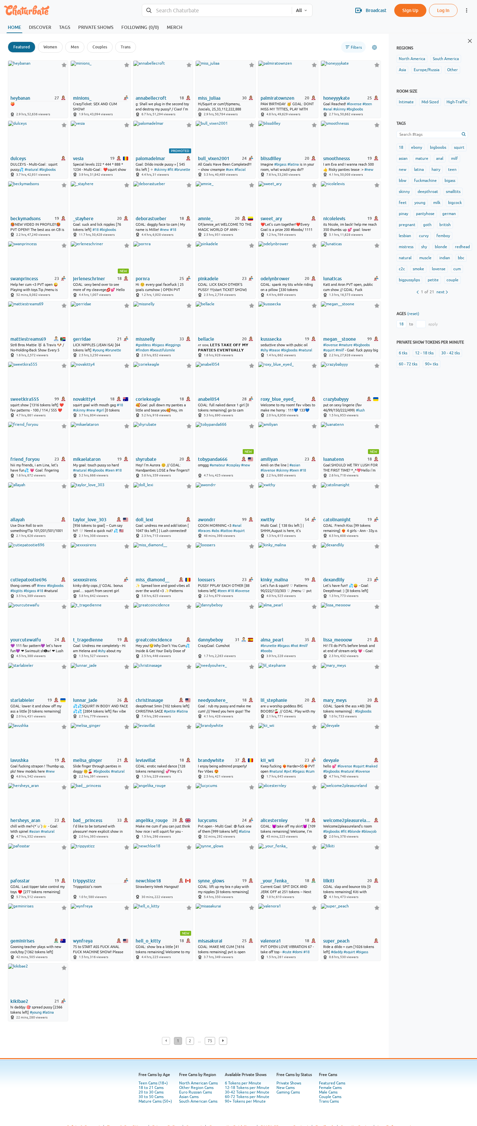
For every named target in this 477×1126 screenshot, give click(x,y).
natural (405, 258)
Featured (21, 46)
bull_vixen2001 (213, 158)
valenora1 (271, 940)
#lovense (354, 104)
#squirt (329, 350)
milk (436, 202)
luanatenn (333, 459)
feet (403, 202)
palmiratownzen (277, 98)
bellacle (206, 339)
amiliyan (269, 459)
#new (368, 169)
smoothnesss (336, 158)
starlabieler (22, 700)
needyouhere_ (213, 700)
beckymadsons (25, 218)
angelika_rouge (152, 820)
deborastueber (151, 218)
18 (401, 147)
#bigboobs (355, 109)
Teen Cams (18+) (153, 1083)
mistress (406, 247)
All (299, 10)
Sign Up (410, 10)
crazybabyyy (336, 399)
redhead (462, 247)
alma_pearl (272, 639)
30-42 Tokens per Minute (247, 1092)
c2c (402, 269)
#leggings (173, 345)
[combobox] (217, 10)
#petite (170, 711)
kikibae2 (19, 1001)
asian (403, 158)
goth (427, 224)
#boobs (266, 651)
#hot (294, 646)
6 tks (403, 353)
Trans (125, 46)
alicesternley (274, 820)
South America (446, 59)
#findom (142, 350)
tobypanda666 (212, 459)
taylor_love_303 (89, 519)
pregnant (407, 224)
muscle (425, 258)
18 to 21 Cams (151, 1087)
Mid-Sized (430, 102)
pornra (143, 278)
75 (210, 1041)
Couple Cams (330, 1096)
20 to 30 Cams (151, 1092)
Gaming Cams (288, 1092)
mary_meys (335, 700)
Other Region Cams (196, 1087)
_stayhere (83, 218)
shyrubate (146, 459)
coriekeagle (148, 399)
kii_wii (267, 760)
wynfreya (82, 940)
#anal (327, 109)
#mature (345, 345)
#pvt (287, 771)
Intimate (406, 102)
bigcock (455, 202)
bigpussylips (409, 280)
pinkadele (208, 278)
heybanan (20, 98)
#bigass (280, 164)
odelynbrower (275, 278)
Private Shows (288, 1083)
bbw (402, 180)
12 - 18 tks (424, 353)
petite (433, 280)
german (449, 213)
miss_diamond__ (152, 579)
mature (421, 158)
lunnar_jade (85, 700)
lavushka (19, 760)
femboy (443, 236)
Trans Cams (329, 1101)
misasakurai (210, 940)
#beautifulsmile (162, 350)
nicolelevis (334, 218)
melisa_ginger (87, 760)
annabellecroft (151, 98)
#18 (95, 230)
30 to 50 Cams (151, 1096)
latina (419, 169)
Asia (402, 70)
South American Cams (198, 1101)
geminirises (22, 940)
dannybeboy (210, 639)
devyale (331, 760)
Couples (99, 46)
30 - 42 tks (450, 353)
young (419, 202)
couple (452, 280)
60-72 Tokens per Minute (247, 1096)
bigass (450, 180)
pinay (403, 213)
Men (75, 46)
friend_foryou (25, 459)
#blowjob (368, 831)
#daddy (337, 952)
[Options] (374, 47)
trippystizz (84, 880)
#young (98, 350)
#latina (293, 164)
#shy (264, 350)
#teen (367, 104)
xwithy (268, 519)
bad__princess (87, 820)
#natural (31, 169)
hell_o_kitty (148, 940)
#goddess (143, 345)
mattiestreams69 (28, 339)
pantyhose (425, 213)
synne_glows (211, 880)
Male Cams (328, 1092)
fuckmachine (425, 180)
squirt (459, 147)
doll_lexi (144, 519)
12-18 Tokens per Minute (247, 1087)
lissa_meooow (337, 639)
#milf (340, 350)
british (445, 224)
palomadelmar (150, 158)
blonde (441, 247)
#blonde (354, 831)
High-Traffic (457, 102)
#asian (294, 465)
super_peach (336, 940)
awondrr (206, 519)
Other (452, 70)
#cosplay (233, 465)
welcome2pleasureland (347, 820)
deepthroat (428, 191)
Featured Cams (332, 1083)
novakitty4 (84, 399)
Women (50, 46)
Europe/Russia (426, 70)
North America (412, 59)
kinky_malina (274, 579)
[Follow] (64, 64)
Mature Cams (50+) (155, 1101)
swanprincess (24, 278)
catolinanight (337, 519)
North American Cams (198, 1083)
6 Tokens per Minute (243, 1083)
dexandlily (333, 579)
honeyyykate (336, 98)
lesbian (405, 236)
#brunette (182, 169)
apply (433, 324)
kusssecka (271, 339)
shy (424, 247)
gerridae (82, 339)
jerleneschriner (89, 278)
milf (454, 158)
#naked (371, 766)
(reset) (413, 313)
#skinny (339, 109)
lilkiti (328, 880)
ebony (416, 147)
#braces (204, 531)
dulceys (18, 158)
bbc (461, 258)
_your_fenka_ (275, 880)
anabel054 (208, 399)
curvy (424, 236)
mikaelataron (87, 459)
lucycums (207, 820)
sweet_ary (271, 218)
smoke (418, 269)
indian (444, 258)
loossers (206, 579)
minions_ (82, 98)
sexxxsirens (85, 579)
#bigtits (16, 591)
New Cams (285, 1087)
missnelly (145, 339)
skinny (404, 191)
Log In (443, 10)
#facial (240, 169)
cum (457, 269)
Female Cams (330, 1087)
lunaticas (332, 278)
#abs (215, 531)
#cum (310, 771)
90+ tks (431, 364)
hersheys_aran (25, 820)
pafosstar (20, 880)
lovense (439, 269)
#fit (170, 169)
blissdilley (271, 158)
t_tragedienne (88, 639)
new (402, 169)
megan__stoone (339, 339)
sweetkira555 (24, 399)
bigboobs (438, 147)
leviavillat (146, 760)
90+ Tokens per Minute (245, 1101)
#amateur (217, 465)
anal (439, 158)
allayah (17, 519)
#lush (360, 410)
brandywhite (211, 760)
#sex (230, 169)
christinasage (149, 700)
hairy (436, 169)
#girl (100, 410)
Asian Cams (189, 1096)
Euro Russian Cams (195, 1092)
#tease (274, 350)
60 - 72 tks (408, 364)
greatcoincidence (154, 639)
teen (452, 169)
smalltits (453, 191)
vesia (78, 158)
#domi (297, 952)
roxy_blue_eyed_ (278, 399)
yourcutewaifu (25, 639)
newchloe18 (148, 880)
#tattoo (226, 531)
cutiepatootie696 (28, 579)
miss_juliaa (209, 98)
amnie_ (205, 218)
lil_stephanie (274, 700)
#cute (286, 952)
